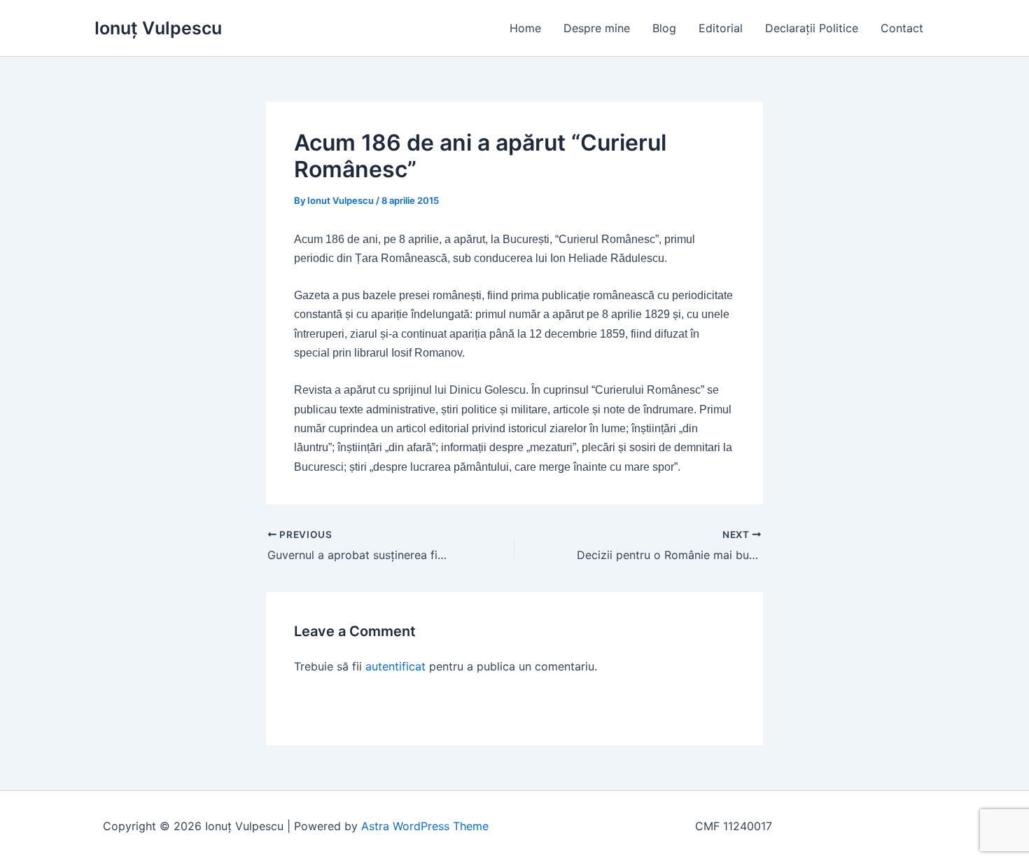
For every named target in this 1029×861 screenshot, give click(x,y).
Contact (902, 28)
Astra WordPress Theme (425, 826)
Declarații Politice (811, 28)
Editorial (721, 28)
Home (525, 28)
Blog (664, 28)
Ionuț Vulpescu (158, 28)
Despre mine (597, 28)
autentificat (395, 666)
